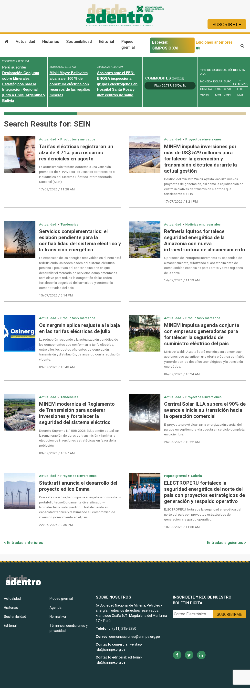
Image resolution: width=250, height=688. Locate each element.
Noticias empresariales (202, 224)
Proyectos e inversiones (203, 139)
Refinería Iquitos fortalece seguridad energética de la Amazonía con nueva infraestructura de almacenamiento (204, 240)
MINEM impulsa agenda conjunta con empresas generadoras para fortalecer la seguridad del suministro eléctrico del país (201, 334)
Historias (50, 41)
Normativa (58, 617)
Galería (196, 476)
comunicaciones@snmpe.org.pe (135, 637)
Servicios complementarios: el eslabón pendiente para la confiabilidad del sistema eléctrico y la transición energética (80, 240)
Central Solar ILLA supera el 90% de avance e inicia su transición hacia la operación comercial (205, 410)
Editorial (106, 41)
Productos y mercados (77, 139)
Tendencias (69, 224)
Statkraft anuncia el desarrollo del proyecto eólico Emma (78, 486)
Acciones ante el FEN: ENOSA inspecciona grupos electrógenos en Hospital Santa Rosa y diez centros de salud (117, 84)
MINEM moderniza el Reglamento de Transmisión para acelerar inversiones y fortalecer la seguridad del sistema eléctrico (77, 413)
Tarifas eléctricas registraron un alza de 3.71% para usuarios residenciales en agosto (76, 153)
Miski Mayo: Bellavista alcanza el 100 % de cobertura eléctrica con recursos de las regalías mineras (70, 84)
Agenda (56, 607)
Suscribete (226, 25)
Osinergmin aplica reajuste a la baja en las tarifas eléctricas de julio (79, 328)
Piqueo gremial (128, 44)
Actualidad (25, 41)
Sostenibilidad (79, 41)
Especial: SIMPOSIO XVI (165, 45)
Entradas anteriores (25, 542)
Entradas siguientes (225, 542)
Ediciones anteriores (214, 42)
